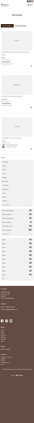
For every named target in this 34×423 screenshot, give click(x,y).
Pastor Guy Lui (16, 222)
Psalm (4, 170)
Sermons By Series (20, 26)
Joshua (4, 201)
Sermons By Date (7, 26)
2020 (16, 263)
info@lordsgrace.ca (11, 309)
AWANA (3, 359)
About (2, 341)
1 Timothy (5, 185)
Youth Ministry (5, 362)
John (3, 173)
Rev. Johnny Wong (16, 210)
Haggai (4, 177)
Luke (3, 193)
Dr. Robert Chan (16, 226)
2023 (16, 251)
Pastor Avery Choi (16, 218)
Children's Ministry (6, 357)
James (4, 166)
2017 (16, 275)
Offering (3, 337)
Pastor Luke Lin (16, 214)
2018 (16, 271)
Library (3, 361)
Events (3, 334)
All (3, 279)
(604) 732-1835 (10, 307)
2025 (16, 243)
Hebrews (5, 162)
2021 (16, 259)
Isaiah (4, 197)
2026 (16, 240)
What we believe (5, 349)
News (2, 332)
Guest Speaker (16, 230)
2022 (16, 255)
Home (2, 330)
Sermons (3, 336)
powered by (16, 377)
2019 (16, 267)
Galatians (5, 189)
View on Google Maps (7, 298)
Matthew (5, 181)
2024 (16, 247)
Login (30, 369)
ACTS (2, 364)
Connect (3, 339)
